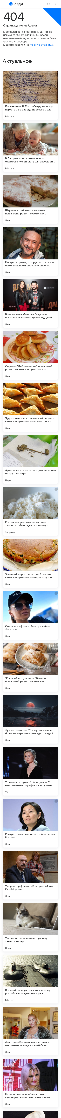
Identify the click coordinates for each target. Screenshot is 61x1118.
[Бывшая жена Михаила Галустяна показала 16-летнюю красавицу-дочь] (30, 303)
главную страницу (41, 44)
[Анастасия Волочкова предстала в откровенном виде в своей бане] (30, 1031)
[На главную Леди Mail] (18, 4)
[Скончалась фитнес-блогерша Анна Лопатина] (30, 615)
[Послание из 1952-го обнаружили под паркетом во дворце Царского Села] (30, 95)
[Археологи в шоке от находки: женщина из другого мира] (30, 459)
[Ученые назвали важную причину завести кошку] (30, 927)
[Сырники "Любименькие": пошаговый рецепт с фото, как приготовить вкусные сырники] (30, 355)
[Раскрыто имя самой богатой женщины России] (30, 823)
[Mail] (11, 4)
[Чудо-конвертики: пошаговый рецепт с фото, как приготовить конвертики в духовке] (30, 407)
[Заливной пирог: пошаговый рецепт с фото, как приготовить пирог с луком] (30, 563)
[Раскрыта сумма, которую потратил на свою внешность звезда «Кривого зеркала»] (30, 251)
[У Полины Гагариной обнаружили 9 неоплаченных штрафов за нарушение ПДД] (30, 771)
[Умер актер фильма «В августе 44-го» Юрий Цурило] (30, 875)
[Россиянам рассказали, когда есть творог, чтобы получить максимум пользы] (30, 511)
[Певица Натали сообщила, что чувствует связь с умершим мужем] (30, 1083)
